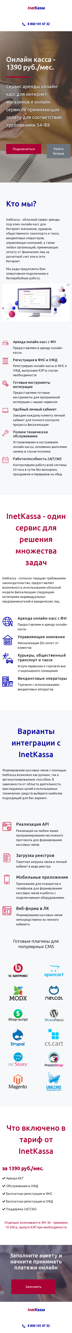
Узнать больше (58, 151)
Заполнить (33, 1286)
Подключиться (24, 149)
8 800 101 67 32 (38, 24)
